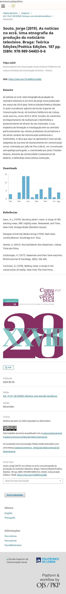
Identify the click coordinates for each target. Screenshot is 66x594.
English (8, 513)
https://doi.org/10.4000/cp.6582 (24, 79)
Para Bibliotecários (13, 545)
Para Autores (10, 540)
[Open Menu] (3, 6)
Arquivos (25, 13)
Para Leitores (11, 536)
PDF (9, 367)
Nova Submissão (15, 495)
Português (10, 517)
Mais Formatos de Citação (17, 480)
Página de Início (10, 13)
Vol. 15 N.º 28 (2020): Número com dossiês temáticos (27, 16)
